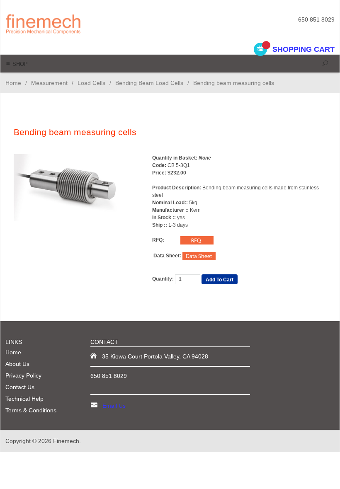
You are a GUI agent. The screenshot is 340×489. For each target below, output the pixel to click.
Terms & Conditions (30, 410)
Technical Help (24, 398)
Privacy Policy (23, 375)
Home (13, 83)
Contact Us (19, 387)
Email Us (114, 405)
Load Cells (91, 83)
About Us (17, 364)
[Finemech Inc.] (68, 23)
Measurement (49, 83)
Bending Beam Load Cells (149, 83)
